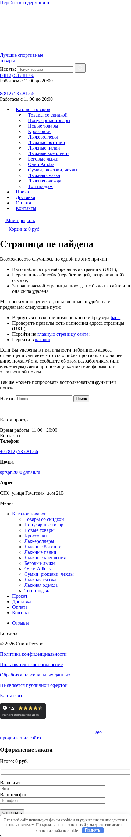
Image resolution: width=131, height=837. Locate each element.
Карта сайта (12, 695)
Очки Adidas (37, 568)
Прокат (19, 596)
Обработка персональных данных (35, 674)
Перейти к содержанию (24, 2)
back (115, 317)
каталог (42, 339)
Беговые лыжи (39, 563)
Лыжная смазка (40, 579)
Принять (92, 830)
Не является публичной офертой (34, 685)
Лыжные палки (40, 552)
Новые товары (39, 530)
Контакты (26, 208)
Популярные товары (45, 524)
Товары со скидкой (44, 519)
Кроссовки (35, 535)
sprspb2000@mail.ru (20, 472)
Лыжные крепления (45, 557)
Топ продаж (40, 186)
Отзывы (20, 623)
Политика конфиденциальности (33, 654)
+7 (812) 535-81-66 (19, 451)
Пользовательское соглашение (31, 664)
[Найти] (80, 68)
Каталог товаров (29, 513)
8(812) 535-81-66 (17, 75)
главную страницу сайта (62, 334)
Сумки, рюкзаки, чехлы (49, 574)
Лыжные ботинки (43, 546)
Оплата (19, 607)
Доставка (21, 601)
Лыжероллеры (39, 541)
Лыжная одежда (41, 585)
